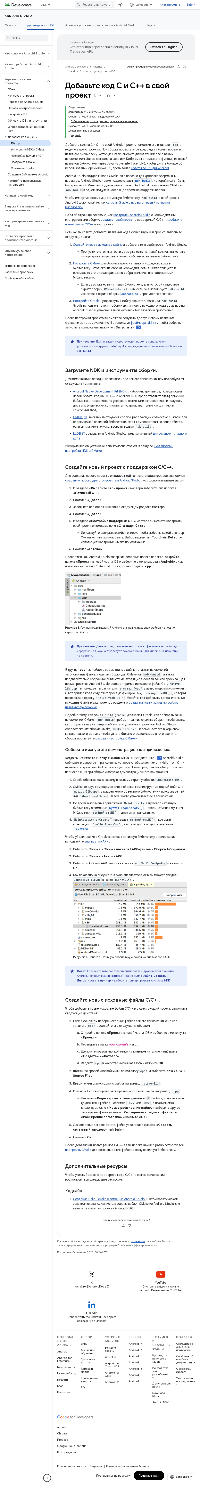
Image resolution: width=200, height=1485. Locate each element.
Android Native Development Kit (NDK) (100, 391)
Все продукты (66, 1452)
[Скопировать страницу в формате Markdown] (108, 95)
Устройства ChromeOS (112, 1364)
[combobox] (94, 4)
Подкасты (63, 1392)
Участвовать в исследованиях (185, 1381)
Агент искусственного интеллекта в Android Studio (100, 25)
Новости (62, 1379)
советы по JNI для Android (150, 168)
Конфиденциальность (90, 1379)
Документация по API (161, 1385)
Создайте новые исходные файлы (97, 245)
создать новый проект (117, 220)
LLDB (77, 434)
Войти (191, 4)
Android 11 (135, 1381)
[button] (23, 53)
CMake (78, 417)
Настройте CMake (86, 263)
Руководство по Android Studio (160, 1358)
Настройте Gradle (86, 301)
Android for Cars (112, 1374)
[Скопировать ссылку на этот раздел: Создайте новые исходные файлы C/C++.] (164, 1000)
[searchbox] (26, 38)
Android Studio (170, 4)
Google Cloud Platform (71, 1446)
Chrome (62, 1433)
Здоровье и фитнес (88, 1361)
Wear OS (110, 1357)
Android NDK (160, 1402)
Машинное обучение (88, 1351)
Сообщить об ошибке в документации (185, 1359)
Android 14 (135, 1362)
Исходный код (66, 1373)
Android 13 (135, 1368)
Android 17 (135, 1343)
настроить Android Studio (131, 215)
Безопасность (66, 1367)
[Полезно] (178, 67)
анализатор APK (96, 841)
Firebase (62, 1439)
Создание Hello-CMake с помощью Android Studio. (109, 1199)
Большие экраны (110, 1349)
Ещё (44, 4)
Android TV (112, 1382)
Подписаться (149, 1476)
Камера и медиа (87, 1370)
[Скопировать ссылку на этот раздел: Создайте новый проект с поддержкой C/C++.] (177, 467)
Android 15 (135, 1356)
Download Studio (158, 1394)
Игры (84, 1343)
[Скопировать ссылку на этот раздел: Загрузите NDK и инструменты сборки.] (161, 370)
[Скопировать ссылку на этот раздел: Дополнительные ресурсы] (131, 1166)
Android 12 (135, 1375)
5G (83, 1387)
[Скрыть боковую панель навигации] (47, 1478)
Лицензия (96, 1466)
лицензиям (138, 1241)
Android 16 (135, 1350)
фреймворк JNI (141, 323)
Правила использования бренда (127, 1466)
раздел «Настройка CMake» (116, 738)
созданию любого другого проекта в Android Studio (102, 480)
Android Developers (76, 66)
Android (62, 1351)
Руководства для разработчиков (161, 1372)
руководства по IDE (40, 25)
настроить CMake (78, 1150)
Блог (60, 1386)
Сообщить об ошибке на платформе (184, 1347)
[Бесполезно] (184, 67)
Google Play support (183, 1370)
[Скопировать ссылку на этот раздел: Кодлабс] (86, 1191)
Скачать (10, 25)
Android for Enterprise (64, 1359)
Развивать (99, 66)
